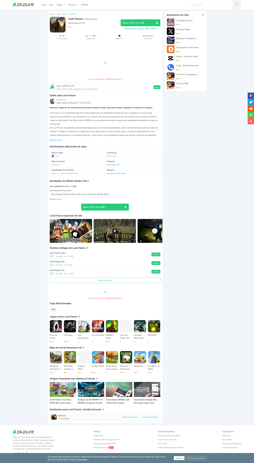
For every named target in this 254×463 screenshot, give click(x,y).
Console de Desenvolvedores (169, 435)
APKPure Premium (100, 447)
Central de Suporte (230, 447)
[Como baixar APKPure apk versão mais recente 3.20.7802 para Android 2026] (119, 389)
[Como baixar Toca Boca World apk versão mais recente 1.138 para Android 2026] (63, 389)
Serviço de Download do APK (104, 443)
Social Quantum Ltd (76, 23)
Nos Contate (227, 439)
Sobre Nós (227, 435)
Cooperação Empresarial (232, 443)
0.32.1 (57, 156)
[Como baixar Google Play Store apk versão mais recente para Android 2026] (147, 389)
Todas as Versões (105, 280)
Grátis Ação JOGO (113, 165)
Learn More (82, 459)
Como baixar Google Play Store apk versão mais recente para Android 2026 (146, 401)
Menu (52, 14)
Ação (64, 14)
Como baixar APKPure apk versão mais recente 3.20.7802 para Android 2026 (118, 401)
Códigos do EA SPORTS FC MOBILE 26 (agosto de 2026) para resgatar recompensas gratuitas (90, 401)
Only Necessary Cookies (196, 458)
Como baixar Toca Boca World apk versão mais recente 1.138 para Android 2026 (62, 401)
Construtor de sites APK (167, 439)
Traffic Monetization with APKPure (171, 447)
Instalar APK (98, 435)
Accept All (179, 458)
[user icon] (237, 4)
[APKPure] (23, 5)
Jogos (58, 14)
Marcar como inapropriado (116, 173)
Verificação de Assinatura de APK (106, 439)
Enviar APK (162, 443)
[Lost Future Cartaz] (159, 231)
